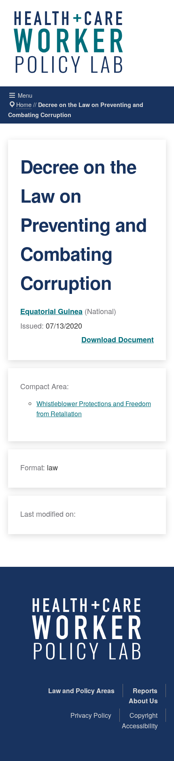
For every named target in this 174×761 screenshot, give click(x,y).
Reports (145, 690)
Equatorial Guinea (51, 311)
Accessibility (140, 725)
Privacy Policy (90, 715)
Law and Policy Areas (81, 690)
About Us (143, 700)
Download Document (117, 339)
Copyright (143, 715)
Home (24, 104)
